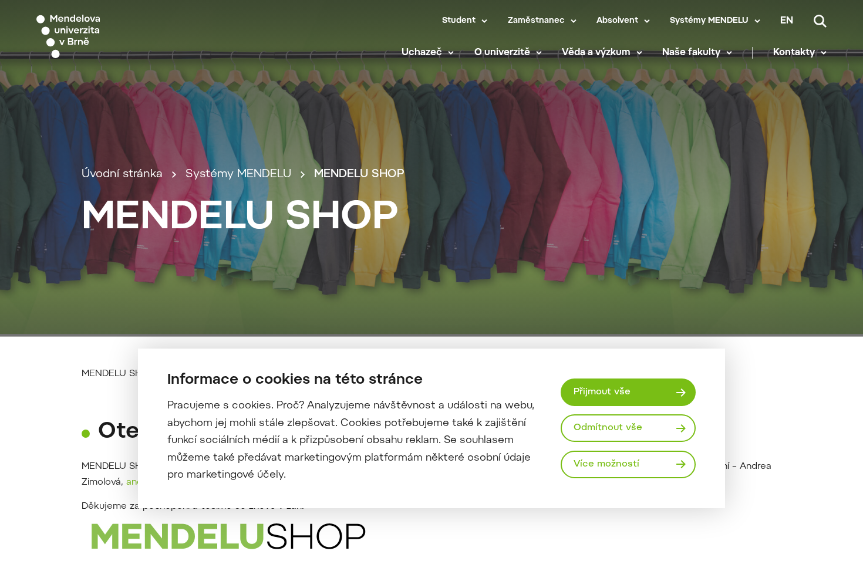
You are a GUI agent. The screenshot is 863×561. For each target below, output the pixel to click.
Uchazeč (422, 53)
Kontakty (794, 53)
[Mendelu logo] (105, 37)
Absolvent (617, 21)
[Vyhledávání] (820, 21)
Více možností (606, 464)
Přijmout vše (602, 392)
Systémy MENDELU (709, 21)
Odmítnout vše (608, 427)
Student (459, 21)
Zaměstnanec (536, 21)
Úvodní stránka (122, 174)
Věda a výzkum (596, 53)
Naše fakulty (691, 53)
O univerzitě (502, 53)
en (786, 21)
